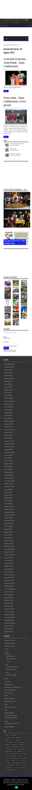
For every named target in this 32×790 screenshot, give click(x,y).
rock (17, 760)
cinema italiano (22, 742)
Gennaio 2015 (8, 509)
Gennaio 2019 (8, 398)
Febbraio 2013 (8, 574)
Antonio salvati (13, 735)
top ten (16, 767)
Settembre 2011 (8, 623)
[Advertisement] (17, 173)
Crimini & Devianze (9, 646)
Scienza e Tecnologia (9, 707)
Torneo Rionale (23, 767)
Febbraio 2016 (8, 472)
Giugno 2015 (7, 495)
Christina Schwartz (16, 155)
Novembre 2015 (8, 481)
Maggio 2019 (7, 390)
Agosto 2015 (7, 489)
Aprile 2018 (7, 415)
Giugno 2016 (7, 461)
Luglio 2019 (7, 387)
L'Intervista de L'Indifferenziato (11, 753)
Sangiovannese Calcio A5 (11, 723)
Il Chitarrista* (13, 148)
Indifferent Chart (8, 684)
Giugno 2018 (7, 409)
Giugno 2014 (7, 529)
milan (6, 756)
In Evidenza (7, 681)
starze (17, 765)
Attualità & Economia (9, 640)
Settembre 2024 (8, 364)
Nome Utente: (7, 338)
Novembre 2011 (8, 617)
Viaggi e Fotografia (9, 726)
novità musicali (15, 758)
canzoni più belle (8, 742)
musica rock (7, 758)
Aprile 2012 (7, 603)
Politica (6, 695)
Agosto (15, 45)
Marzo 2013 (7, 572)
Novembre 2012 (8, 583)
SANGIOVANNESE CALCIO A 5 (19, 763)
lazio (21, 753)
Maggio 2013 (7, 566)
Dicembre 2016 (8, 444)
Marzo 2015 (7, 503)
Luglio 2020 (7, 381)
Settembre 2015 (8, 486)
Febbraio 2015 (8, 506)
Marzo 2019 (7, 395)
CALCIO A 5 (18, 739)
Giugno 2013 (7, 563)
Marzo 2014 (7, 537)
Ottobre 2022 (7, 370)
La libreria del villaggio (12, 666)
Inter (14, 751)
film (15, 749)
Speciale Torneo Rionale (10, 715)
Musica (7, 672)
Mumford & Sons (12, 756)
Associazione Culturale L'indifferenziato (13, 737)
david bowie (7, 746)
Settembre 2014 (8, 520)
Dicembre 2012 (8, 580)
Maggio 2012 (7, 600)
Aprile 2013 (7, 569)
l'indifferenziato (20, 751)
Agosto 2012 (7, 592)
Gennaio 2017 (8, 441)
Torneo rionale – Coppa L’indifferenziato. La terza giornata (15, 101)
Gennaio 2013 (8, 577)
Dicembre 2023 (8, 367)
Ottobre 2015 (7, 483)
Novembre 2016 (8, 446)
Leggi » (6, 91)
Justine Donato (15, 150)
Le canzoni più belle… (12, 674)
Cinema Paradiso (10, 656)
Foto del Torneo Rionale (11, 718)
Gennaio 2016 (8, 475)
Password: (6, 341)
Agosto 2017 (7, 432)
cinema (15, 742)
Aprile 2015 (7, 500)
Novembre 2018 (8, 401)
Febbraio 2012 (8, 609)
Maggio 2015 (7, 498)
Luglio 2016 (7, 458)
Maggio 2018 (7, 412)
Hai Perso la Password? (10, 351)
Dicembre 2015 (8, 478)
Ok (16, 787)
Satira (5, 704)
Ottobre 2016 (7, 449)
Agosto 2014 (7, 523)
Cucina (6, 649)
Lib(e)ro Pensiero (10, 669)
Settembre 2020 (8, 378)
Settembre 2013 (8, 555)
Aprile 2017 (7, 435)
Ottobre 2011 (7, 620)
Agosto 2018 (7, 404)
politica (24, 758)
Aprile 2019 (7, 392)
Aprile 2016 (7, 466)
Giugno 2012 (7, 597)
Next (26, 236)
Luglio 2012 (7, 594)
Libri (6, 664)
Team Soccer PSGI (9, 767)
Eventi (6, 678)
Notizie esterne (8, 693)
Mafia (25, 753)
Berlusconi (7, 739)
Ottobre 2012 (7, 586)
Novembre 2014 (8, 515)
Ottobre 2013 (7, 552)
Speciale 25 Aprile (9, 713)
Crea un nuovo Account (10, 350)
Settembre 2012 (8, 589)
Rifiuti (13, 760)
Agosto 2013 (7, 557)
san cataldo (7, 763)
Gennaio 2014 (8, 543)
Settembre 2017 (8, 429)
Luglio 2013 (7, 560)
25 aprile (7, 735)
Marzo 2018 (7, 418)
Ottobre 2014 (7, 518)
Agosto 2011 (7, 626)
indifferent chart (8, 751)
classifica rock (14, 744)
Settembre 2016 (8, 452)
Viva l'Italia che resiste (10, 770)
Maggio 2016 (7, 463)
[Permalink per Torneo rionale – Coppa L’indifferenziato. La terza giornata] (16, 123)
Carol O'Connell (15, 145)
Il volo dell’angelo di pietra (16, 143)
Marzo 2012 (7, 606)
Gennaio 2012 (8, 611)
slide (5, 710)
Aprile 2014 (7, 535)
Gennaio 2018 (8, 424)
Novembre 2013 (8, 549)
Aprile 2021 (7, 375)
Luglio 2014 (7, 526)
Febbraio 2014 (8, 540)
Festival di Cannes (9, 749)
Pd (20, 758)
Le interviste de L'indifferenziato (12, 687)
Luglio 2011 (7, 629)
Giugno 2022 (7, 372)
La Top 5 (8, 661)
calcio (12, 739)
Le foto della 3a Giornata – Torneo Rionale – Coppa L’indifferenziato (15, 62)
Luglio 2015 (7, 492)
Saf (24, 760)
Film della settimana (11, 658)
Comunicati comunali (9, 643)
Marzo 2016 (7, 469)
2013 (11, 45)
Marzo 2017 (7, 438)
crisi (26, 744)
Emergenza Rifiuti (15, 746)
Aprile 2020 (7, 384)
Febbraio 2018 (8, 421)
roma (20, 760)
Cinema (7, 654)
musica (19, 756)
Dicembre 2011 (8, 614)
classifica (7, 744)
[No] (30, 783)
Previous (26, 233)
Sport (5, 721)
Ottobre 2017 (7, 426)
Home (7, 45)
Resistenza (7, 760)
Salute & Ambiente (9, 698)
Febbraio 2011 (8, 631)
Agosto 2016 (7, 455)
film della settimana (22, 749)
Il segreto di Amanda (15, 153)
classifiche (21, 744)
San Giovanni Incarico (10, 701)
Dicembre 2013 (8, 546)
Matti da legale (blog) (9, 690)
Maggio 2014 (7, 532)
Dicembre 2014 (8, 512)
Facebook (23, 746)
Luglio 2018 (7, 407)
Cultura (6, 652)
